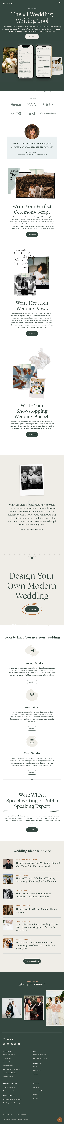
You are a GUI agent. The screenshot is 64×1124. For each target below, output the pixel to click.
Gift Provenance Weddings (11, 1069)
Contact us (36, 1074)
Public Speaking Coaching (11, 1103)
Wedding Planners (9, 1087)
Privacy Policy (7, 1114)
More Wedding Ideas (32, 961)
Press (35, 1094)
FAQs (35, 1066)
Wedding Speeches (23, 906)
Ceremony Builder (9, 1054)
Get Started (32, 37)
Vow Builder (7, 1058)
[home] (9, 2)
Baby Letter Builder (39, 1054)
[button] (59, 2)
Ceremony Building (23, 875)
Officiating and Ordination (26, 859)
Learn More (32, 682)
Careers (35, 1098)
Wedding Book (7, 1065)
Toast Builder (7, 1062)
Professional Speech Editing (12, 1099)
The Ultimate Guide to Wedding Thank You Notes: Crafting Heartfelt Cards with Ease (37, 927)
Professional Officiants (10, 1091)
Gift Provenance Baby (40, 1058)
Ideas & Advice (8, 1076)
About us (36, 1087)
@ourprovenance (32, 984)
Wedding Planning (23, 921)
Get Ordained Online (9, 1073)
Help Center (37, 1070)
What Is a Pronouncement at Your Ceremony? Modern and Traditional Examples (36, 945)
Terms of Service (20, 1114)
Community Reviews (39, 1091)
